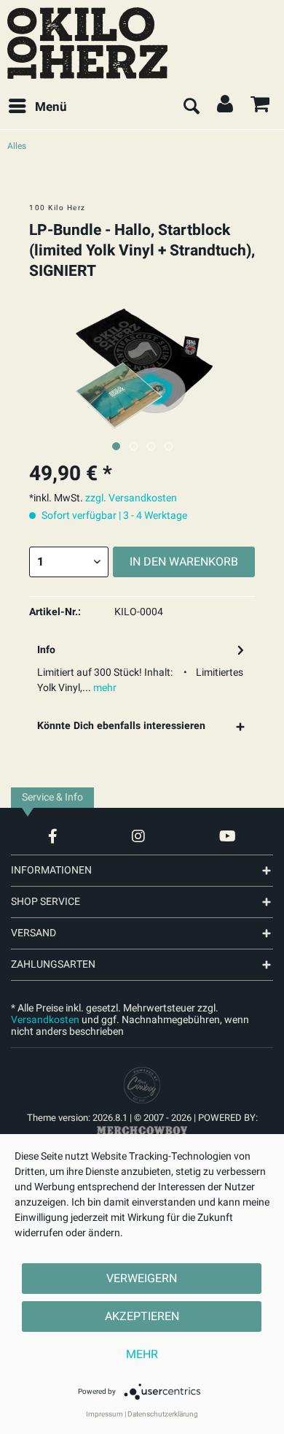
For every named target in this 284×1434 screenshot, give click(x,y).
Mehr (142, 1354)
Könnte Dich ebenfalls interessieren (121, 725)
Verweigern (141, 1278)
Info (46, 650)
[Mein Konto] (225, 107)
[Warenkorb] (260, 107)
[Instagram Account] (138, 836)
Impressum (104, 1414)
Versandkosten (45, 1020)
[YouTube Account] (227, 836)
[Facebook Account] (53, 836)
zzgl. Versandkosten (131, 498)
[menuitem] (37, 107)
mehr (104, 687)
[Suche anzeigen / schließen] (190, 107)
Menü (51, 107)
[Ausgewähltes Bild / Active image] (116, 446)
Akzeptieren (142, 1316)
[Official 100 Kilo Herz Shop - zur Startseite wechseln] (87, 43)
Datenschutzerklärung (162, 1414)
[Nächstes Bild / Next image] (134, 446)
